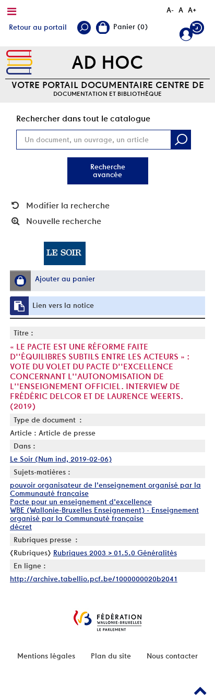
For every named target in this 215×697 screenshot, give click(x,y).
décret (21, 526)
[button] (20, 280)
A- (170, 10)
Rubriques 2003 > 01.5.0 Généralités (115, 553)
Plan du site (111, 656)
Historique (198, 30)
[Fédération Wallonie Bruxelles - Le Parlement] (107, 621)
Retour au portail (38, 27)
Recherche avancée (107, 171)
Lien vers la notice (63, 305)
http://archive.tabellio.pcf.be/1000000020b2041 (93, 579)
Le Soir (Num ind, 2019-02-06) (61, 459)
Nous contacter (172, 656)
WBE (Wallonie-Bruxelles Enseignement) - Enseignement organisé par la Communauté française (104, 514)
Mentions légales (46, 656)
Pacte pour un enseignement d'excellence (81, 501)
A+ (192, 10)
